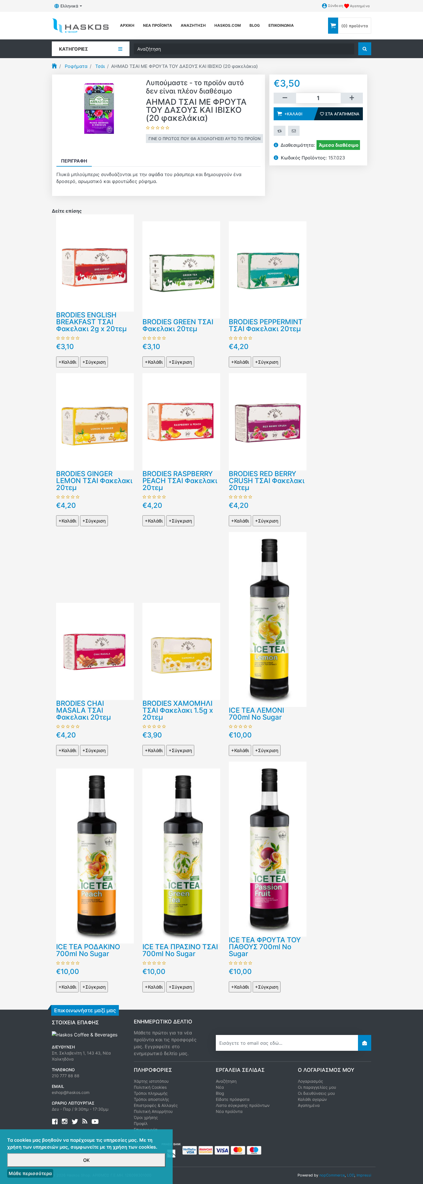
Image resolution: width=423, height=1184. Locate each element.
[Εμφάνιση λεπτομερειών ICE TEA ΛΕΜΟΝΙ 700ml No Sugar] (267, 619)
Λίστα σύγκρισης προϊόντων (243, 1105)
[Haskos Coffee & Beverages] (84, 1034)
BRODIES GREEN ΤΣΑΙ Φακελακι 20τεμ (177, 325)
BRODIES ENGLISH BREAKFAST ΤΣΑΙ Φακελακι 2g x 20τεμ (91, 322)
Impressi (364, 1175)
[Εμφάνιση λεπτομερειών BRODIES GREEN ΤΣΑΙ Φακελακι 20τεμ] (181, 269)
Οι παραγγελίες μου (317, 1087)
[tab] (74, 161)
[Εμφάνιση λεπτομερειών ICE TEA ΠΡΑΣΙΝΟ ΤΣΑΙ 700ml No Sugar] (181, 855)
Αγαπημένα (309, 1105)
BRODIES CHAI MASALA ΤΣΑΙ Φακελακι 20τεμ (83, 710)
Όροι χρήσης (146, 1117)
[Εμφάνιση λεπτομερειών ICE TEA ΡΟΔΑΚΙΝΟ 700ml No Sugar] (95, 855)
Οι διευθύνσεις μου (316, 1093)
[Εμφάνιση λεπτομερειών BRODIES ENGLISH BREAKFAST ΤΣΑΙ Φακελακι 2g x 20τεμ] (95, 262)
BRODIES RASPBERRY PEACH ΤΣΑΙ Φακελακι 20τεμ (179, 481)
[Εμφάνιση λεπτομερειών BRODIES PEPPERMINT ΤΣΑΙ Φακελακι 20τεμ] (267, 269)
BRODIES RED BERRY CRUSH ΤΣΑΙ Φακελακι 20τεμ (266, 481)
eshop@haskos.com (70, 1092)
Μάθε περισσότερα (30, 1173)
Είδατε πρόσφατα (232, 1099)
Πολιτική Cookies (150, 1087)
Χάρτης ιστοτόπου (151, 1081)
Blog (220, 1093)
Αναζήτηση (193, 25)
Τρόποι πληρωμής (151, 1093)
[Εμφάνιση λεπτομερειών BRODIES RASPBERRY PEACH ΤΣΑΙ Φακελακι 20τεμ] (181, 421)
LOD (350, 1175)
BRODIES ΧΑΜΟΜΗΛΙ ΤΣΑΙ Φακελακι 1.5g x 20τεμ (177, 710)
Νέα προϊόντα (157, 25)
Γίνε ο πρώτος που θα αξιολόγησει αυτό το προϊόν (204, 138)
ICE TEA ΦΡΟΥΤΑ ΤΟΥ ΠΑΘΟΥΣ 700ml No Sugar (265, 947)
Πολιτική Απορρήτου (153, 1111)
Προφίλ (141, 1123)
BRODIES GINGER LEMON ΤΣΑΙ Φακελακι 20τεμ (94, 481)
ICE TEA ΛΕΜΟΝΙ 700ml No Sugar (256, 713)
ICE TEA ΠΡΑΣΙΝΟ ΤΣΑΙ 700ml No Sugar (180, 950)
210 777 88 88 (65, 1075)
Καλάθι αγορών (312, 1099)
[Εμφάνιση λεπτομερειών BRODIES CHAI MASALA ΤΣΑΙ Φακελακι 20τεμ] (95, 651)
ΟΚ (86, 1160)
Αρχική (127, 25)
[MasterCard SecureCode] (206, 1150)
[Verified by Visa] (189, 1150)
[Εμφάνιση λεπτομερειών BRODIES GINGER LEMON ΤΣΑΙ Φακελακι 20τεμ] (95, 421)
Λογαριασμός (310, 1081)
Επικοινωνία (281, 25)
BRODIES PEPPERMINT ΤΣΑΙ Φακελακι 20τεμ (266, 325)
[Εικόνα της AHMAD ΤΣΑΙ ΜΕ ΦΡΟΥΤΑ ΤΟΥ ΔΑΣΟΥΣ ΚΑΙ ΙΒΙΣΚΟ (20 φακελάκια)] (99, 110)
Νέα (220, 1087)
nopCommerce (332, 1175)
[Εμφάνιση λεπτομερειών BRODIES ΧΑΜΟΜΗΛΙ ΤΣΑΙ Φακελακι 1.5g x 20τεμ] (181, 651)
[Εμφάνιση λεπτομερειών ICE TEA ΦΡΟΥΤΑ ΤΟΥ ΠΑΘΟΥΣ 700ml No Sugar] (267, 848)
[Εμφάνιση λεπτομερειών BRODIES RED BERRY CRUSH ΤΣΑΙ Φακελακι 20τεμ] (267, 421)
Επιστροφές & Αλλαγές (156, 1105)
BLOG (254, 25)
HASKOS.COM (227, 25)
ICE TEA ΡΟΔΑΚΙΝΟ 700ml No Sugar (88, 950)
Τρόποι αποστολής (151, 1099)
